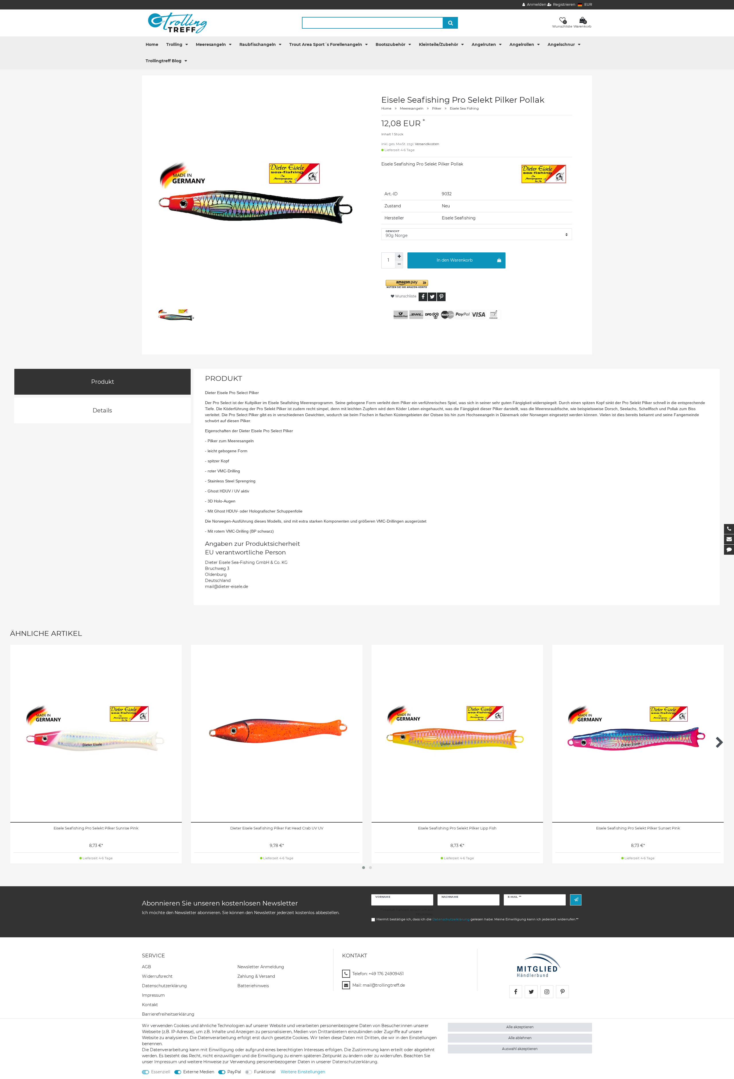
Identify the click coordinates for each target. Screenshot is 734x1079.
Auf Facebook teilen (423, 297)
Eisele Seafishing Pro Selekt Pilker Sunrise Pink (96, 828)
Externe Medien (198, 1071)
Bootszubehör (391, 44)
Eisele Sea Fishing (464, 108)
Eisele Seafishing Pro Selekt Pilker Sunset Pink (638, 828)
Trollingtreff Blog (164, 60)
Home (152, 44)
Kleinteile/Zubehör (439, 44)
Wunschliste (405, 296)
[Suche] (450, 23)
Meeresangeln (211, 44)
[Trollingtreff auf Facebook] (515, 991)
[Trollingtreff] (175, 22)
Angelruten (484, 44)
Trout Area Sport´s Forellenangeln (326, 44)
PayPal (234, 1071)
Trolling (175, 44)
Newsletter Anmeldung (260, 966)
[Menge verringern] (399, 264)
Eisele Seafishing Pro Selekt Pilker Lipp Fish (457, 828)
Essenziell (160, 1071)
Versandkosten (427, 144)
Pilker (436, 108)
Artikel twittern (432, 297)
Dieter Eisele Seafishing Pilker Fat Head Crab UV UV (276, 828)
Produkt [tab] (102, 381)
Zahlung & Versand (256, 976)
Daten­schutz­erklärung (164, 985)
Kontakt (150, 1004)
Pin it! (441, 297)
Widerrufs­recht (157, 976)
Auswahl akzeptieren (520, 1049)
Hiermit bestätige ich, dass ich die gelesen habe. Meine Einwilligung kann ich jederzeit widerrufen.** (477, 919)
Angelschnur (562, 44)
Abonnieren (575, 899)
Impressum (153, 995)
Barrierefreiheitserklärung (168, 1014)
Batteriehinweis (253, 985)
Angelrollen (522, 44)
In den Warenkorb (455, 260)
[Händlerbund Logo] (539, 964)
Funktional (265, 1071)
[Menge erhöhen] (399, 256)
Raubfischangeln (258, 44)
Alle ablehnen (520, 1038)
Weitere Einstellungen (303, 1071)
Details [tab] (102, 410)
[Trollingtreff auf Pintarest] (562, 991)
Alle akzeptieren (520, 1027)
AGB (146, 966)
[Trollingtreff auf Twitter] (531, 991)
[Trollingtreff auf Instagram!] (547, 991)
